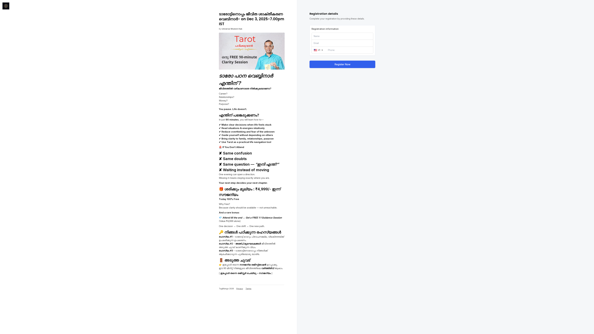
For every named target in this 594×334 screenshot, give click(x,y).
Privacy (239, 288)
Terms (248, 288)
